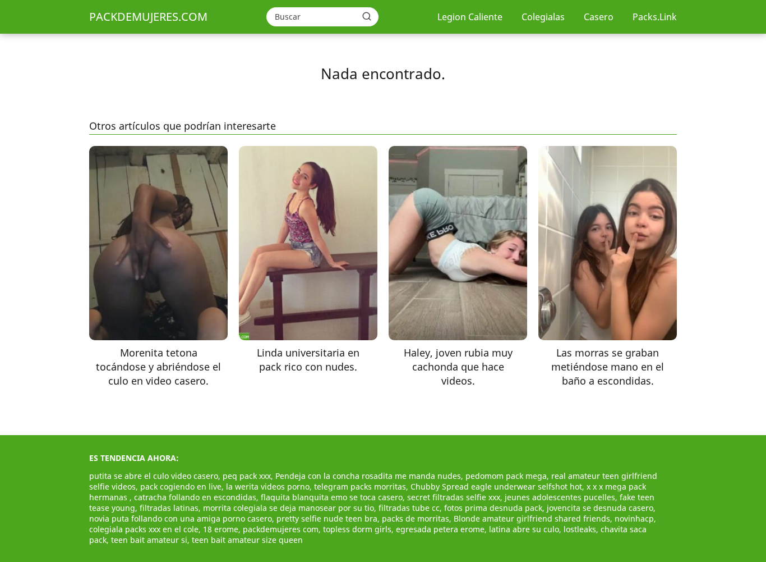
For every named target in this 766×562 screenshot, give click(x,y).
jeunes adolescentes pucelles (560, 497)
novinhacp (634, 518)
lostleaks (580, 529)
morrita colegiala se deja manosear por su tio (288, 507)
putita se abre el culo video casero (153, 475)
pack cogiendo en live (181, 486)
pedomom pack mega (506, 475)
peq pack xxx (247, 475)
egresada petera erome (440, 529)
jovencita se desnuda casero (600, 507)
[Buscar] (367, 16)
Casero (598, 17)
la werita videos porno (268, 486)
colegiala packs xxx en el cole (144, 529)
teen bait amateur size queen (247, 539)
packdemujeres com (281, 529)
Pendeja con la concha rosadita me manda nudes (368, 475)
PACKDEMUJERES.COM (148, 16)
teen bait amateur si (149, 539)
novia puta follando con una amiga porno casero (180, 518)
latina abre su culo (524, 529)
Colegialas (543, 17)
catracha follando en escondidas (195, 497)
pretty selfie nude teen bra (326, 518)
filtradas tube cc (409, 507)
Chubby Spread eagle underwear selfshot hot (496, 486)
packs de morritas (415, 518)
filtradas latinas (169, 507)
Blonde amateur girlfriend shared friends (532, 518)
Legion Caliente (469, 17)
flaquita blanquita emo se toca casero (332, 497)
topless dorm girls (357, 529)
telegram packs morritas (360, 486)
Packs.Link (655, 17)
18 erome (220, 529)
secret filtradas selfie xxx (453, 497)
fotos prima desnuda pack (493, 507)
